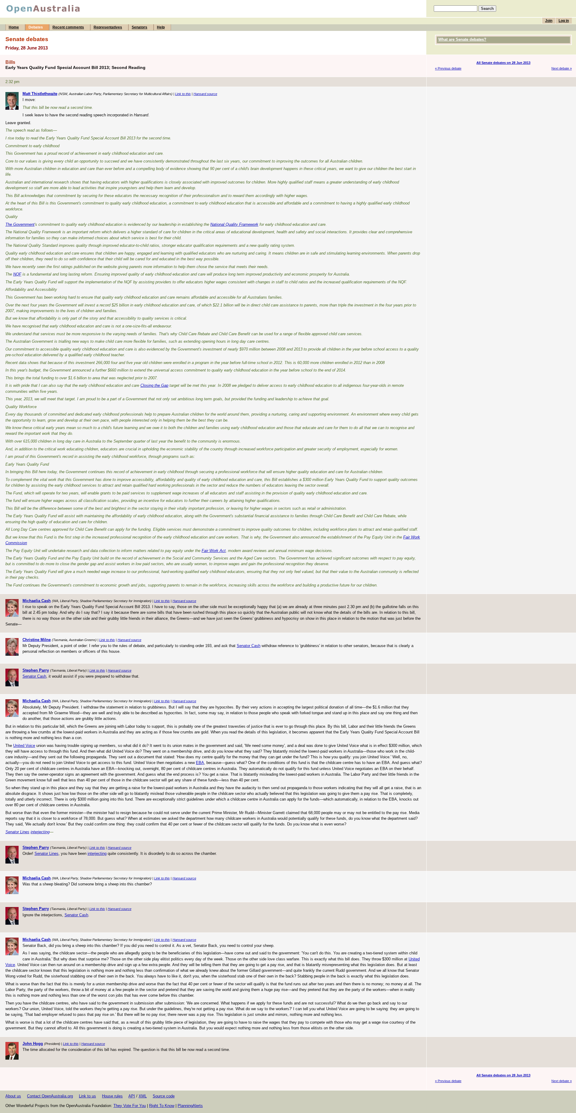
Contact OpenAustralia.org (50, 1096)
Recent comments (68, 27)
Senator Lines (17, 832)
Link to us (87, 1096)
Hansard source (205, 94)
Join (548, 21)
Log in (564, 21)
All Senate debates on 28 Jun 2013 (503, 62)
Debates (35, 27)
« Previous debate (448, 68)
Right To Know (161, 1105)
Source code (164, 1096)
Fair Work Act (214, 550)
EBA (200, 762)
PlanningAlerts (190, 1105)
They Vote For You (129, 1105)
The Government (19, 224)
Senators (139, 27)
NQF (17, 274)
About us (13, 1096)
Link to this (183, 94)
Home (14, 27)
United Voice (24, 745)
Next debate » (561, 68)
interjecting (40, 832)
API (131, 1096)
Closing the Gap (154, 385)
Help (161, 27)
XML (143, 1096)
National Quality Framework (234, 224)
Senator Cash (248, 645)
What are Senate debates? (462, 39)
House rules (112, 1096)
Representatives (108, 27)
